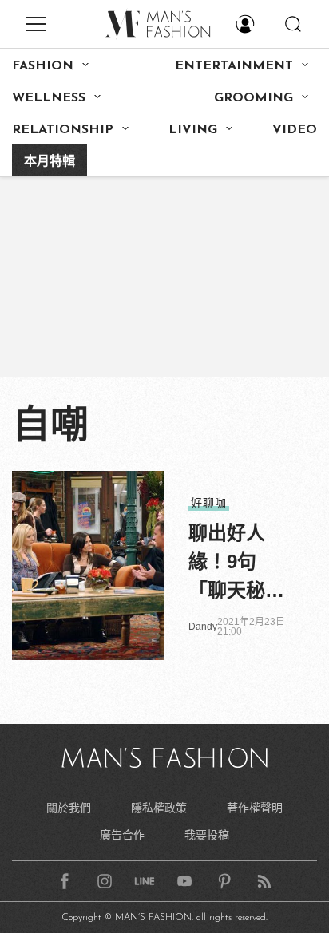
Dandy (202, 626)
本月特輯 (49, 162)
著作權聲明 (255, 807)
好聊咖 (209, 502)
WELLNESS (48, 98)
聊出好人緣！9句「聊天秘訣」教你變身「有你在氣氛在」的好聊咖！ (236, 563)
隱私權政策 (159, 807)
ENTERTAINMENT (234, 66)
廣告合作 (122, 834)
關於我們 (68, 807)
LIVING (192, 130)
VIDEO (294, 130)
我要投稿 (206, 834)
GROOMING (253, 98)
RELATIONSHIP (62, 130)
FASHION (42, 66)
